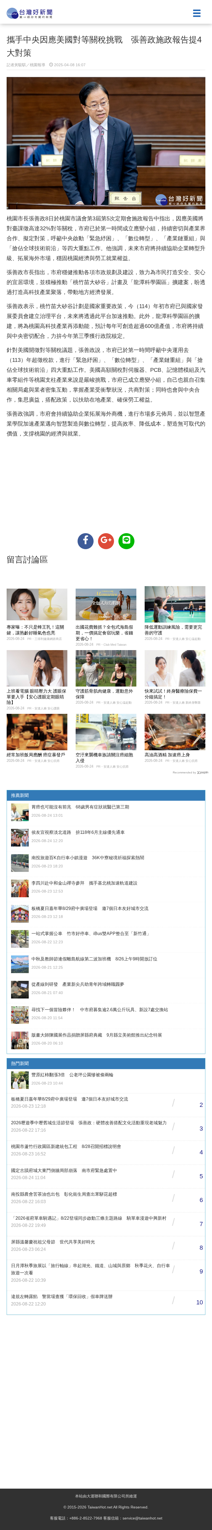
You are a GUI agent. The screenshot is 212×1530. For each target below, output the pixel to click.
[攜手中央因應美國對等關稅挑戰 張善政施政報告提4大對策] (85, 541)
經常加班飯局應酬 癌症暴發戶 (36, 754)
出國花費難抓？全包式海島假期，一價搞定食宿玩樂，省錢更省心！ (104, 633)
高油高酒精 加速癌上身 (167, 754)
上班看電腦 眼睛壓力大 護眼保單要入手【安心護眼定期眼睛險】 (36, 697)
